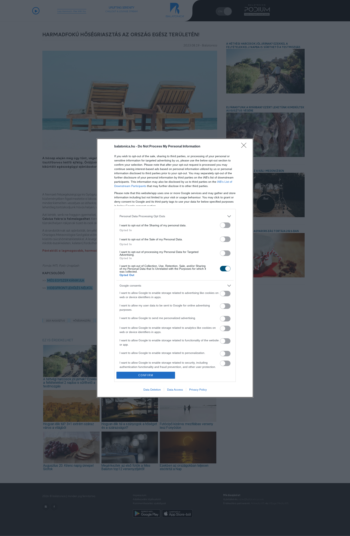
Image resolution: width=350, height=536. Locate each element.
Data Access (175, 389)
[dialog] (175, 268)
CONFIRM (145, 375)
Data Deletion (152, 389)
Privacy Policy (198, 389)
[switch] (225, 225)
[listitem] (175, 216)
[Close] (245, 146)
